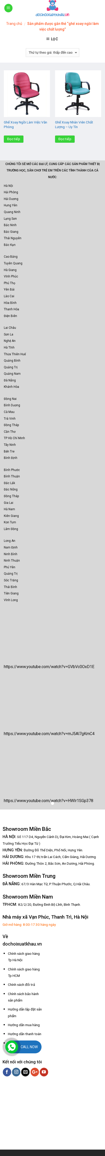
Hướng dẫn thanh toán (24, 1034)
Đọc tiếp (13, 139)
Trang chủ (14, 24)
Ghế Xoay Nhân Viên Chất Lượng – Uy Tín (74, 124)
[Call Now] (11, 1047)
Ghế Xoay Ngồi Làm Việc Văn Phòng (25, 124)
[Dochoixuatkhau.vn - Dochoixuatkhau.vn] (52, 8)
